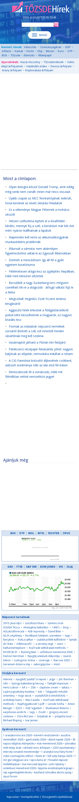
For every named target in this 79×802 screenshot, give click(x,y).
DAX (10, 566)
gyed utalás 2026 (36, 739)
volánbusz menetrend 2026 (19, 768)
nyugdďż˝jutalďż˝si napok (31, 679)
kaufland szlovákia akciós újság (52, 772)
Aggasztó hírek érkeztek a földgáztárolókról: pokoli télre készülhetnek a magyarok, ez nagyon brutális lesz (38, 315)
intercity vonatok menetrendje (21, 752)
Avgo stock (24, 695)
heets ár (40, 756)
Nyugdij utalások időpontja (44, 656)
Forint (30, 51)
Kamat (19, 51)
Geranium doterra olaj (16, 664)
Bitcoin (50, 51)
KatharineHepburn (14, 648)
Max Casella (32, 700)
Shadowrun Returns (57, 708)
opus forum (10, 776)
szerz (60, 644)
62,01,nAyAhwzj (12, 635)
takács (65, 687)
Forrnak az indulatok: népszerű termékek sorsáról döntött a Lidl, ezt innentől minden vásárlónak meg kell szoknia (34, 331)
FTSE (19, 566)
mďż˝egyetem (33, 708)
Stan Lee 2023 (61, 660)
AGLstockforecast (13, 631)
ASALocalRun (25, 639)
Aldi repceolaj (36, 631)
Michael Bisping (12, 720)
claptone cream (48, 687)
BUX (4, 55)
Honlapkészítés (30, 797)
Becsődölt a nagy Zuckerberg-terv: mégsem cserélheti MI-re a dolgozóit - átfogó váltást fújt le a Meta (39, 287)
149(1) (55, 627)
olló (5, 683)
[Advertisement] (39, 117)
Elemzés (29, 55)
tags (67, 635)
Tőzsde (15, 55)
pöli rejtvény (56, 764)
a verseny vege (44, 644)
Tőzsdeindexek (54, 62)
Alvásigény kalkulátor (35, 627)
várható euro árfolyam (36, 748)
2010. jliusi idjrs (12, 623)
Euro (61, 51)
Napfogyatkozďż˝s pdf (30, 704)
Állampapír (45, 55)
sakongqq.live (41, 664)
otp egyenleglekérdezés (17, 772)
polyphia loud (63, 716)
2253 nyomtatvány (64, 748)
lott (40, 691)
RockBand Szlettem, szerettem (43, 635)
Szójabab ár (44, 716)
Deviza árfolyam (61, 66)
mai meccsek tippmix (34, 764)
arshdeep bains (12, 700)
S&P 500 (31, 566)
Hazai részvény (30, 62)
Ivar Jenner (31, 720)
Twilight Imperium (57, 683)
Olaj (39, 51)
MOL (31, 533)
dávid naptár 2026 (59, 739)
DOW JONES (47, 566)
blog (65, 627)
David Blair (54, 631)
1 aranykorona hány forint (56, 752)
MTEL (41, 533)
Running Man (28, 652)
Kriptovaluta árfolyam (39, 70)
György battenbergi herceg (27, 683)
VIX (61, 566)
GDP (68, 47)
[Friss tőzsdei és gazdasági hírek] (39, 7)
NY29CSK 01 (10, 652)
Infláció (6, 51)
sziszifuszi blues (34, 623)
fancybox (8, 639)
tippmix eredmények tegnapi (55, 768)
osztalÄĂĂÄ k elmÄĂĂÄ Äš (50, 695)
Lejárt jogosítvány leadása (18, 691)
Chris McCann (25, 716)
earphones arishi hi (14, 712)
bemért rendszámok (46, 735)
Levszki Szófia (56, 704)
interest (7, 679)
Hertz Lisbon (10, 687)
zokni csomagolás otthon (18, 756)
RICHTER (53, 533)
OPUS (66, 533)
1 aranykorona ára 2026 (17, 735)
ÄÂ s (24, 687)
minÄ (57, 664)
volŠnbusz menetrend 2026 (56, 652)
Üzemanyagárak (50, 47)
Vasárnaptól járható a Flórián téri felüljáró (37, 342)
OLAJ (70, 566)
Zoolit (42, 712)
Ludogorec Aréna (24, 660)
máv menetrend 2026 (49, 743)
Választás (30, 47)
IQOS (19, 708)
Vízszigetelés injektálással (57, 797)
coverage (44, 660)
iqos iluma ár (38, 760)
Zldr (33, 687)
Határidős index (37, 66)
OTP (70, 51)
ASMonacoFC (24, 644)
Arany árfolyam (12, 70)
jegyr (52, 679)
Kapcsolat (13, 797)
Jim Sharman (66, 679)
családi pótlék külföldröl (51, 639)
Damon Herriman (13, 656)
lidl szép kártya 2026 (60, 756)
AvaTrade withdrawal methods (47, 648)
